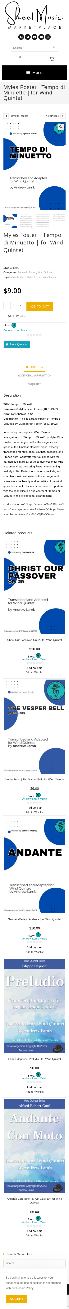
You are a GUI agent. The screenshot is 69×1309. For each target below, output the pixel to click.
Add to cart (39, 306)
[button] (61, 127)
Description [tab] (34, 367)
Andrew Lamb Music (15, 330)
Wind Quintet (45, 272)
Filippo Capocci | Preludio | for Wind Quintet (34, 1058)
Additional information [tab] (34, 375)
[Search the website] (34, 47)
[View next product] (63, 116)
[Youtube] (41, 37)
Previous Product (19, 116)
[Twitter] (28, 37)
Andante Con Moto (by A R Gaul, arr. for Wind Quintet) (34, 1200)
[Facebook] (21, 37)
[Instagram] (48, 37)
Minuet (14, 277)
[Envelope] (34, 37)
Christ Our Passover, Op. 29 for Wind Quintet (34, 639)
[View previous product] (6, 116)
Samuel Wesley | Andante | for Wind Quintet (34, 919)
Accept (16, 1298)
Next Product (52, 116)
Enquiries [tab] (34, 384)
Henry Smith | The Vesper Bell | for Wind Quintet (34, 779)
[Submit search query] (54, 48)
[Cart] (51, 59)
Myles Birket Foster (30, 277)
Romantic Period (27, 272)
